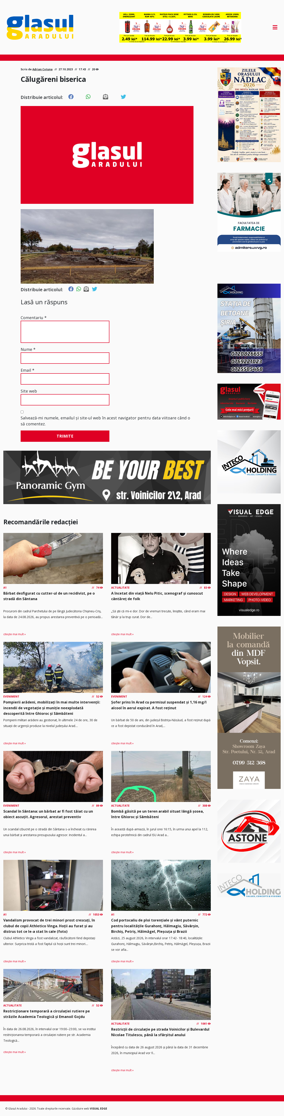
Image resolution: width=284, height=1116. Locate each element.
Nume (28, 349)
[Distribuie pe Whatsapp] (88, 97)
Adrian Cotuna (42, 69)
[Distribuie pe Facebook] (71, 97)
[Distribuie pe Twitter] (123, 97)
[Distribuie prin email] (105, 97)
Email (27, 370)
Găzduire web (81, 1108)
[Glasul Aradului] (47, 27)
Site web (29, 391)
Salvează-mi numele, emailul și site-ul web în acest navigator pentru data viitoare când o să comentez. (105, 420)
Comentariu (34, 317)
